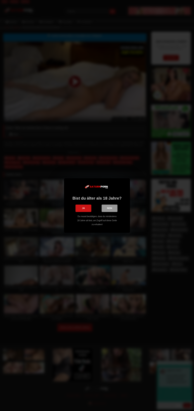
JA (83, 208)
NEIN (109, 208)
